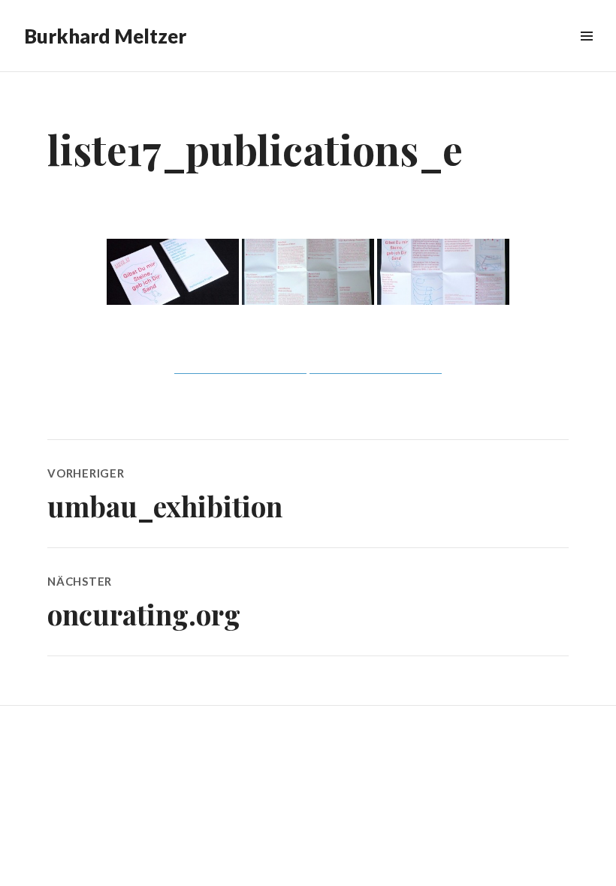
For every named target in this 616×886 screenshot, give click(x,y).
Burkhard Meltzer (105, 36)
